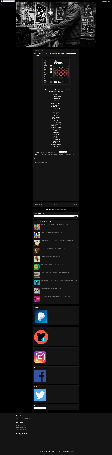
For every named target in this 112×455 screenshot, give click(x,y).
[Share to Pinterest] (66, 152)
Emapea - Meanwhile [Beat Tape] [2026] (51, 256)
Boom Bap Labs (20, 425)
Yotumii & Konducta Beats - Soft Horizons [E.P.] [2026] (55, 296)
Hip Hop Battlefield (21, 427)
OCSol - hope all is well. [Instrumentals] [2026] (53, 248)
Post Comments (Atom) (59, 209)
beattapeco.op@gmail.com (23, 418)
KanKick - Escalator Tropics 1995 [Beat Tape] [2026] (55, 272)
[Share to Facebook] (64, 152)
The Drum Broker (21, 429)
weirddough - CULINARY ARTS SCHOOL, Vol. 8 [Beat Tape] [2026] (59, 280)
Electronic (48, 154)
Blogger (72, 451)
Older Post (74, 205)
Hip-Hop (61, 154)
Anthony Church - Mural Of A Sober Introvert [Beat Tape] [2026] (57, 224)
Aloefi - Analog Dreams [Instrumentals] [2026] (53, 264)
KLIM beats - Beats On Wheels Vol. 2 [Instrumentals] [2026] (57, 240)
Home (56, 205)
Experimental (54, 154)
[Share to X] (63, 152)
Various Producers (72, 154)
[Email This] (60, 152)
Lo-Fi (65, 154)
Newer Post (38, 205)
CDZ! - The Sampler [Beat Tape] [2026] (51, 232)
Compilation (41, 154)
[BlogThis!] (61, 152)
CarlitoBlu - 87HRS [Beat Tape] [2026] (51, 288)
